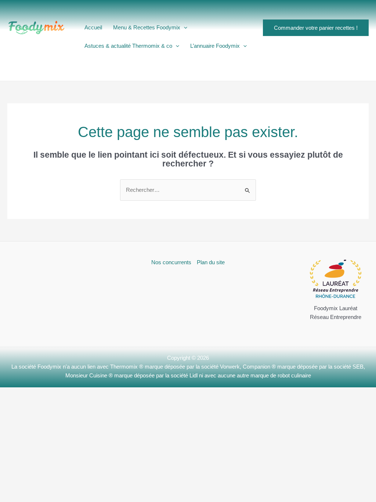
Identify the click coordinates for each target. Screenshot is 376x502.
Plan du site (211, 262)
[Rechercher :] (188, 190)
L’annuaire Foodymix (215, 46)
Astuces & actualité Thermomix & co (128, 46)
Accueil (93, 27)
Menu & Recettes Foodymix (146, 27)
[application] (183, 27)
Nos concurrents (171, 262)
